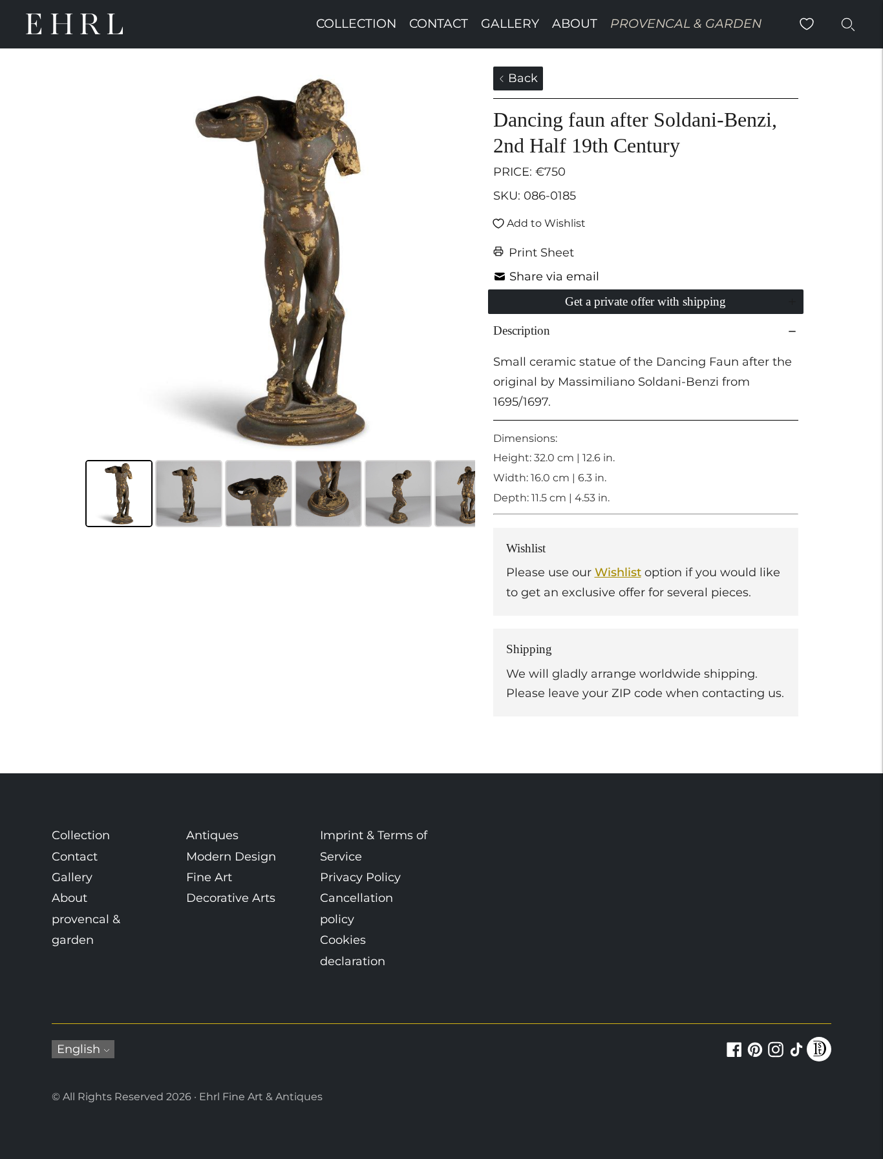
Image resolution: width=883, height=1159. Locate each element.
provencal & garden (685, 23)
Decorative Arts (230, 898)
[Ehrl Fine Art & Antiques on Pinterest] (755, 1057)
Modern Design (231, 857)
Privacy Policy (360, 877)
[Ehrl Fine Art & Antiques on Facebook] (734, 1057)
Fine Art (209, 877)
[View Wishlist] (806, 23)
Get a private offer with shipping (645, 301)
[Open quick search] (848, 24)
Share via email (554, 276)
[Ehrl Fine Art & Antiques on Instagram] (775, 1057)
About (574, 23)
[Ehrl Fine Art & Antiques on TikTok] (796, 1057)
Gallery (510, 23)
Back (521, 78)
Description (521, 330)
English (78, 1049)
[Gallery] (280, 299)
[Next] (456, 262)
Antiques (212, 835)
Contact (438, 23)
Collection (356, 23)
